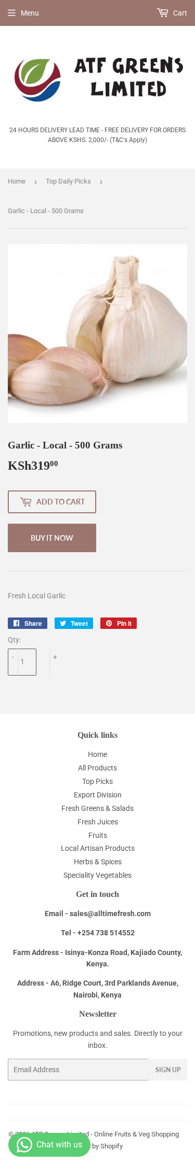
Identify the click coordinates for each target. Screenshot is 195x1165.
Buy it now (52, 538)
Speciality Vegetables (97, 875)
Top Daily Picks (68, 181)
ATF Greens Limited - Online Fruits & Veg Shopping (105, 1134)
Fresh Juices (97, 822)
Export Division (98, 795)
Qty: (14, 640)
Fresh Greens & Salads (97, 808)
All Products (97, 768)
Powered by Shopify (93, 1146)
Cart (179, 13)
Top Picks (97, 781)
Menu (30, 13)
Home (16, 181)
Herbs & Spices (98, 862)
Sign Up (167, 1070)
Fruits (97, 835)
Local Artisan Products (98, 848)
